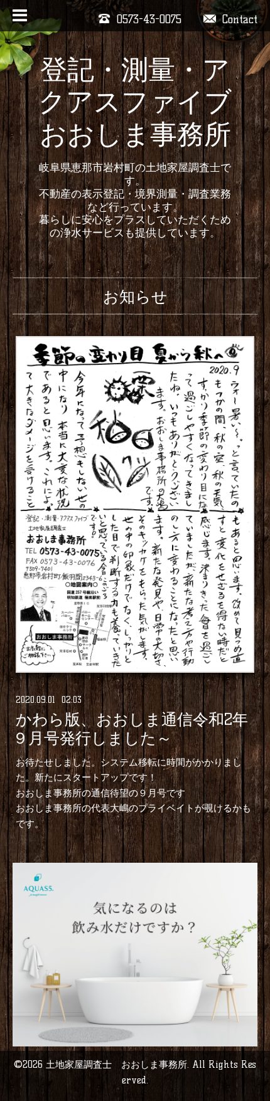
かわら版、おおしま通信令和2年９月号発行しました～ (130, 729)
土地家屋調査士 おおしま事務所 (116, 1064)
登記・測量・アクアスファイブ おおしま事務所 (135, 102)
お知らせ (135, 296)
